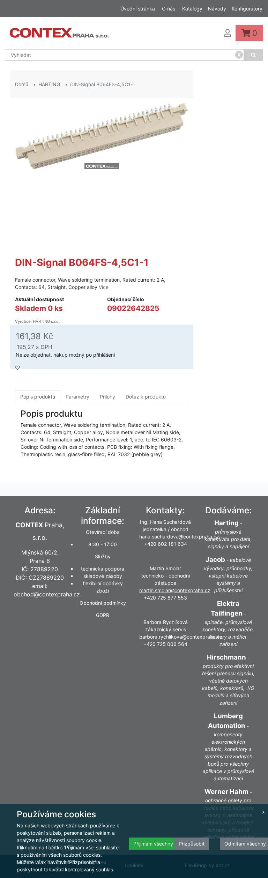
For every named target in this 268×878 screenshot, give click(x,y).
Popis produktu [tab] (37, 397)
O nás (168, 9)
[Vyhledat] (253, 55)
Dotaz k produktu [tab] (146, 397)
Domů (21, 84)
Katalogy (192, 9)
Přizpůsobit (191, 844)
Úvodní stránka (137, 9)
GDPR (102, 615)
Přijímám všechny (153, 844)
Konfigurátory (247, 9)
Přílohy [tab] (107, 397)
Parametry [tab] (77, 397)
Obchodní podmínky (103, 603)
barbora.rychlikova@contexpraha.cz (181, 637)
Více (104, 287)
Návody (217, 9)
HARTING (49, 84)
